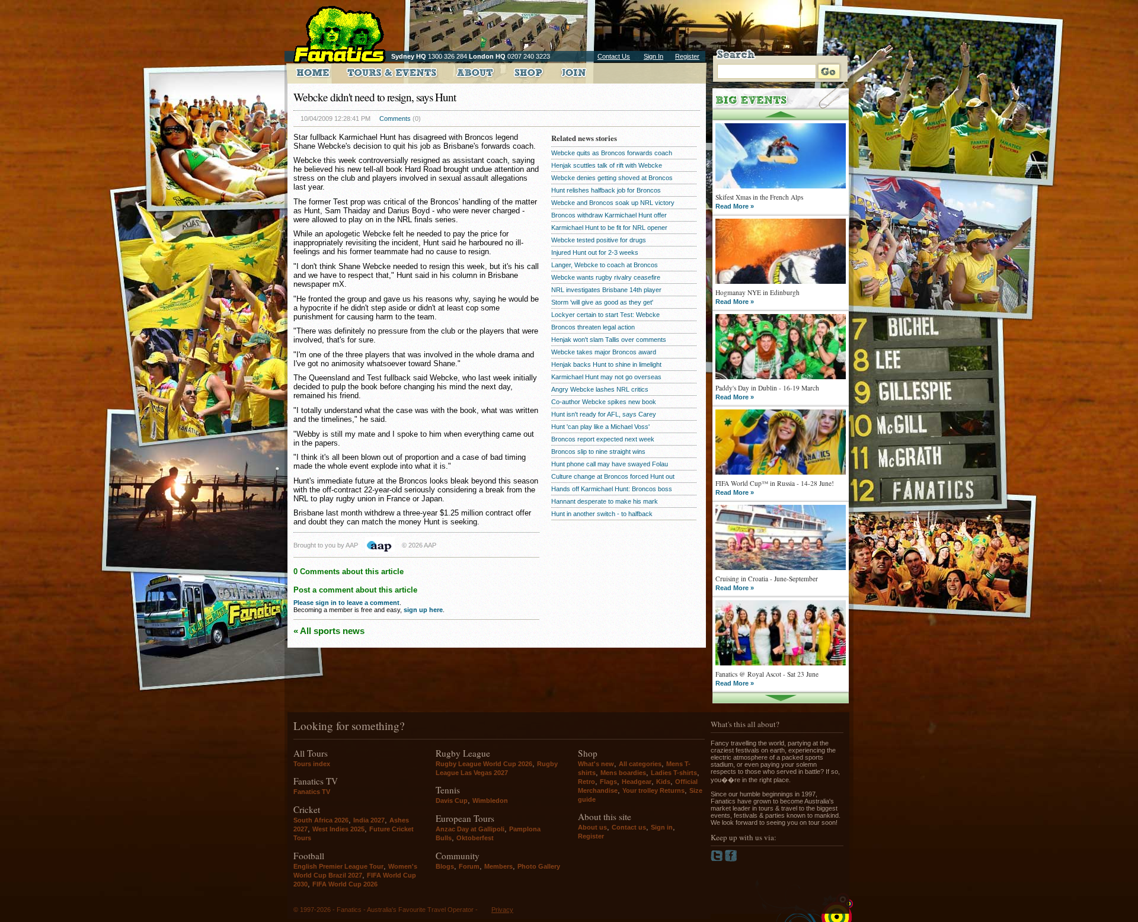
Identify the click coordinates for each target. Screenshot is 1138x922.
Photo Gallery (538, 866)
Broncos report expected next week (602, 439)
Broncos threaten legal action (593, 327)
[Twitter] (718, 859)
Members (498, 866)
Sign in (662, 827)
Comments (395, 118)
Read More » (734, 206)
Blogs (445, 866)
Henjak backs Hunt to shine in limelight (606, 364)
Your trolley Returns (653, 790)
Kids (663, 781)
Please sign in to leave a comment (346, 602)
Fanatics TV (311, 791)
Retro (586, 781)
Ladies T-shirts (674, 772)
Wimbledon (490, 800)
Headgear (636, 781)
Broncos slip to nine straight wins (598, 451)
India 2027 (369, 820)
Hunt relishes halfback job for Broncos (606, 190)
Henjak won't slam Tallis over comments (608, 339)
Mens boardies (623, 772)
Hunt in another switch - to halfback (602, 513)
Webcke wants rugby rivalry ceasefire (605, 277)
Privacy (502, 909)
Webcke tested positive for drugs (598, 240)
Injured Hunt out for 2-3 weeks (594, 252)
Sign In (653, 56)
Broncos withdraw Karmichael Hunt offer (609, 215)
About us (592, 827)
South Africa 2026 (321, 820)
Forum (469, 866)
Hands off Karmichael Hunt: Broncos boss (611, 488)
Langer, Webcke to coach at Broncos (604, 264)
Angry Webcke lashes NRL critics (599, 389)
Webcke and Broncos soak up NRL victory (613, 202)
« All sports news (329, 631)
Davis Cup (452, 800)
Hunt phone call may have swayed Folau (609, 464)
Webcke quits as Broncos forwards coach (611, 152)
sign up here (423, 609)
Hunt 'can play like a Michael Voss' (600, 426)
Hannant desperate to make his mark (604, 501)
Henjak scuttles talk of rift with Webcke (606, 165)
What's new (596, 763)
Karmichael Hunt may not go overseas (606, 376)
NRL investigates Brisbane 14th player (606, 289)
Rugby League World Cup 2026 (484, 763)
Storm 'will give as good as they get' (602, 302)
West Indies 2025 (338, 829)
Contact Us (613, 56)
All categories (640, 763)
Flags (608, 781)
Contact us (629, 827)
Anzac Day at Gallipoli (470, 829)
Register (687, 56)
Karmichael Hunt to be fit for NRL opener (609, 227)
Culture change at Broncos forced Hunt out (613, 476)
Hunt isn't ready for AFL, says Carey (603, 414)
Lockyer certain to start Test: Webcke (605, 314)
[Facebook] (731, 859)
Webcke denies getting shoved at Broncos (612, 177)
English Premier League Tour (338, 866)
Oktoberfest (475, 837)
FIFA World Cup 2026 (345, 884)
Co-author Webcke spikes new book (603, 401)
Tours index (311, 763)
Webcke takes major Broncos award (603, 352)
